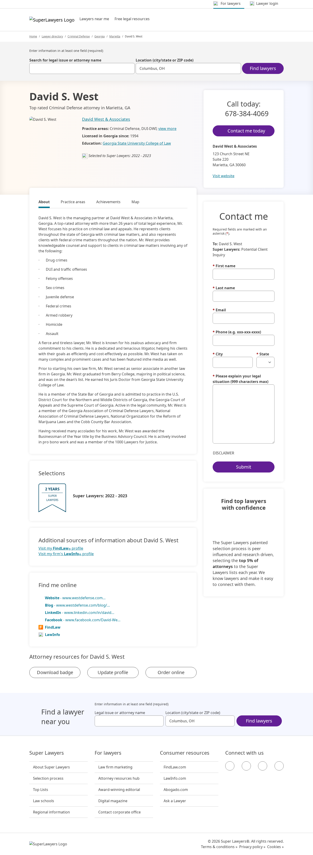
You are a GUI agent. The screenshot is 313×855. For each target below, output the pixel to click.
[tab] (44, 202)
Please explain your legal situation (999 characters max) (240, 379)
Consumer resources (184, 753)
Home (33, 36)
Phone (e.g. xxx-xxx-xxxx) (237, 332)
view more (167, 128)
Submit (243, 467)
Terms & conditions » (219, 846)
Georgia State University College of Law (137, 143)
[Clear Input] (129, 68)
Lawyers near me (94, 18)
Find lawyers (263, 68)
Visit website (223, 175)
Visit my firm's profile (66, 554)
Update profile (113, 672)
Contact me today (246, 131)
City (218, 354)
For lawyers (108, 753)
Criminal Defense (79, 36)
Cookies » (275, 846)
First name (224, 265)
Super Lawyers (46, 753)
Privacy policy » (252, 846)
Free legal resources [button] (132, 18)
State (262, 354)
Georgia (99, 36)
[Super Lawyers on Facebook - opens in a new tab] (229, 766)
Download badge (55, 672)
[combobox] (82, 68)
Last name (224, 287)
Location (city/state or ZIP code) (164, 60)
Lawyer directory (52, 36)
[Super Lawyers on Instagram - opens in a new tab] (246, 766)
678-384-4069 (247, 113)
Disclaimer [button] (223, 453)
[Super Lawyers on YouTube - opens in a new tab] (262, 766)
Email (219, 309)
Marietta (114, 36)
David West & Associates (106, 119)
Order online (171, 672)
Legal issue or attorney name (120, 712)
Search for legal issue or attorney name (65, 60)
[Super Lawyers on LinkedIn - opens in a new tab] (279, 766)
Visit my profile (60, 548)
